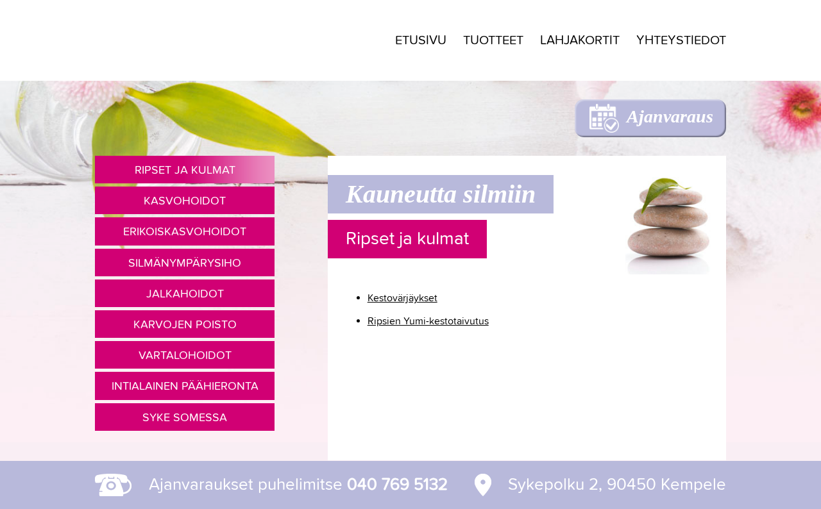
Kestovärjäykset (402, 298)
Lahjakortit (580, 40)
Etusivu (420, 40)
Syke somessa (184, 417)
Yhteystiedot (681, 40)
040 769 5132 (397, 484)
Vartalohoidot (185, 355)
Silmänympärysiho (184, 262)
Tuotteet (493, 40)
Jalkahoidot (185, 293)
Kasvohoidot (185, 200)
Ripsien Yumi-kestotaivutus (428, 321)
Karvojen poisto (185, 324)
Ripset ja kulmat (185, 169)
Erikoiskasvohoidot (184, 231)
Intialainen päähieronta (185, 385)
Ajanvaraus (670, 116)
